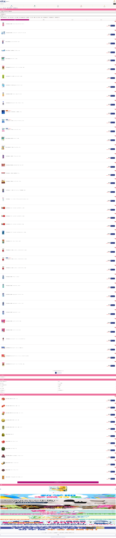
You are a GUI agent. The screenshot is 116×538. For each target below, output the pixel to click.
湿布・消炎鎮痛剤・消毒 (22, 17)
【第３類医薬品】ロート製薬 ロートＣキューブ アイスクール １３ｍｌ (15, 120)
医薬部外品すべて (57, 17)
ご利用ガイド (34, 6)
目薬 (8, 17)
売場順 (43, 19)
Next (115, 489)
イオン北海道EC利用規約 (61, 532)
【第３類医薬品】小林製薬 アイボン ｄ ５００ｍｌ (12, 276)
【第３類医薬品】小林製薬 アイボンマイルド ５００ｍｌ (13, 285)
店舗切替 (58, 6)
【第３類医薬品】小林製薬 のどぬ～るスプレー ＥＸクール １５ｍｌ (15, 294)
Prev (0, 489)
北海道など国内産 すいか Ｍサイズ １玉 (11, 448)
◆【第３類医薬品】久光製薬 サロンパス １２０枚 (12, 138)
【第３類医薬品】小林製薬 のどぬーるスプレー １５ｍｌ (13, 312)
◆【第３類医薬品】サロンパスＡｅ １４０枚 (11, 58)
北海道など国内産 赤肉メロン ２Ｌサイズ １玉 (12, 462)
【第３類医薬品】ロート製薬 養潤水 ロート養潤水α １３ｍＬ (14, 111)
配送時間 (81, 6)
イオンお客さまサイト (50, 532)
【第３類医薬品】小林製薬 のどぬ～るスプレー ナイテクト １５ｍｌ (15, 303)
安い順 (72, 19)
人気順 (15, 19)
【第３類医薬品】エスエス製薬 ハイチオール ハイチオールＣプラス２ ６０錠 (16, 267)
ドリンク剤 (31, 17)
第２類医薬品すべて (45, 17)
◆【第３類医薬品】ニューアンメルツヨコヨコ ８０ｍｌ (13, 41)
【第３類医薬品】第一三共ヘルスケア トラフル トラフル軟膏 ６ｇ (14, 347)
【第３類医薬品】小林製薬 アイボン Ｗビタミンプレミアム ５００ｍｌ (15, 23)
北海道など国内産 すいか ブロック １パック (12, 441)
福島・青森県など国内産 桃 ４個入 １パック (12, 398)
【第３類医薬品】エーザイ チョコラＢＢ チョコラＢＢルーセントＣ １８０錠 (16, 232)
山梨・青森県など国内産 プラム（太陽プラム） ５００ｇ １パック (14, 455)
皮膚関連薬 (27, 17)
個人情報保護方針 (56, 532)
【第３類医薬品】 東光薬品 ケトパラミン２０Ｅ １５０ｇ (13, 181)
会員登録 (104, 6)
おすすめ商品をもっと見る (58, 482)
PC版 (58, 534)
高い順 (101, 19)
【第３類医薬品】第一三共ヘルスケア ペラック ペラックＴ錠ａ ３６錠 (15, 67)
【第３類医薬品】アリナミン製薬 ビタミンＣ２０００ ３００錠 (14, 76)
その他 (41, 17)
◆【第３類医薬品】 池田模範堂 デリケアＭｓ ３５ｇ (13, 50)
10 (63, 492)
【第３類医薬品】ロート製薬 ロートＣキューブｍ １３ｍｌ (13, 129)
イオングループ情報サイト (44, 532)
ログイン (114, 1)
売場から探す (11, 6)
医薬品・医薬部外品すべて (4, 17)
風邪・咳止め (12, 17)
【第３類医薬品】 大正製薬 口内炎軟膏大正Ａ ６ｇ (12, 173)
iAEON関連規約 (66, 532)
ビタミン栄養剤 (16, 17)
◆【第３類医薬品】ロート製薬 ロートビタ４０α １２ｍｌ (13, 147)
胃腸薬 (34, 17)
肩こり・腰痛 (38, 17)
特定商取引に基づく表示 (71, 532)
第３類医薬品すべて (3, 14)
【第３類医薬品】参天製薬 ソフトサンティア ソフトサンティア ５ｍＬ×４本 (16, 32)
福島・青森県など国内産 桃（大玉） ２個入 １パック (13, 405)
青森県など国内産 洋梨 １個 (9, 434)
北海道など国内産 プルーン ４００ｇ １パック (12, 469)
